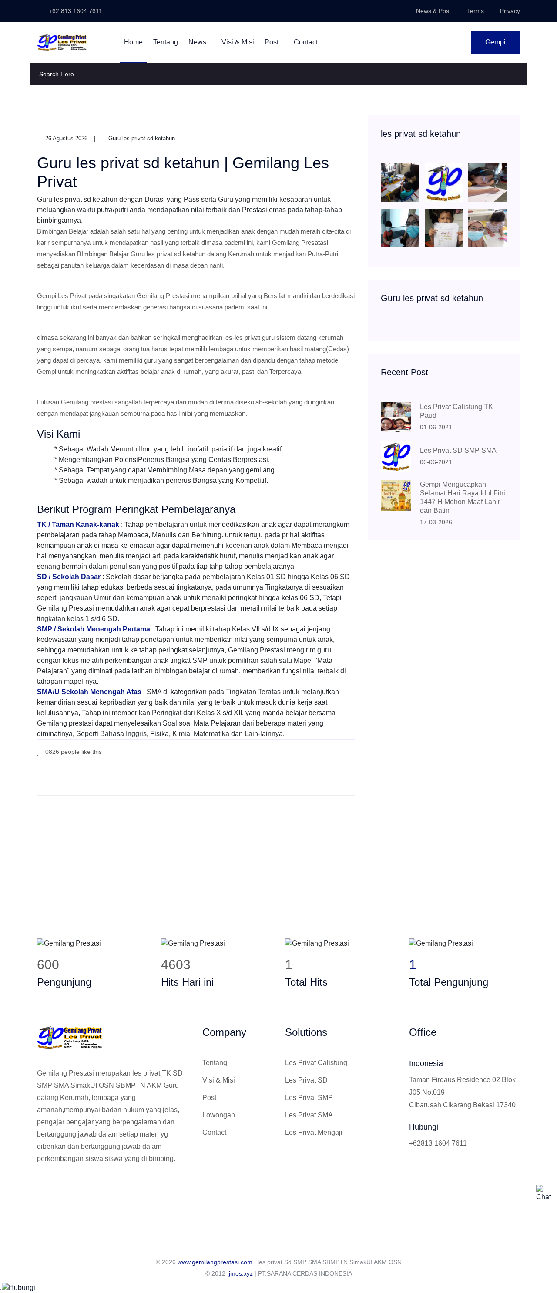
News (198, 42)
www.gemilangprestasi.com (215, 1262)
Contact (306, 42)
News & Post (433, 10)
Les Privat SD (306, 1080)
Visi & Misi (237, 42)
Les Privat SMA (309, 1115)
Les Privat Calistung (316, 1062)
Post (272, 42)
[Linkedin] (83, 1188)
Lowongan (218, 1115)
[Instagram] (69, 1188)
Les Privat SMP (309, 1097)
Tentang (165, 42)
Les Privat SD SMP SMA (458, 450)
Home (133, 42)
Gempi (495, 42)
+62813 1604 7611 (438, 1143)
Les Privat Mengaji (313, 1132)
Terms (475, 10)
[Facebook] (313, 751)
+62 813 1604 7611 (74, 10)
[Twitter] (54, 1188)
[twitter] (326, 751)
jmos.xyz (241, 1273)
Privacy (510, 10)
